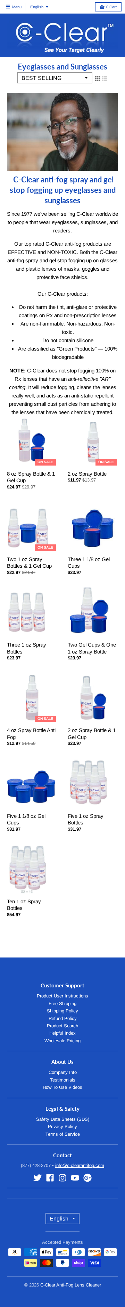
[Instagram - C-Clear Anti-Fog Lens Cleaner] (62, 1178)
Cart (111, 7)
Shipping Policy (62, 1010)
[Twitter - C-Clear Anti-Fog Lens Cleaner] (37, 1178)
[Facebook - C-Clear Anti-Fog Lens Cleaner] (50, 1178)
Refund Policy (63, 1018)
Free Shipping (62, 1003)
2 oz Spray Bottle (87, 474)
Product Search (62, 1025)
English (36, 7)
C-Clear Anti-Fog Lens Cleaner (70, 1285)
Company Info (63, 1072)
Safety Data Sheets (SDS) (62, 1119)
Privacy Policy (62, 1126)
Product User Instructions (62, 995)
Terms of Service (62, 1134)
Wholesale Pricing (62, 1040)
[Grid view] (97, 78)
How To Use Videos (62, 1087)
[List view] (104, 78)
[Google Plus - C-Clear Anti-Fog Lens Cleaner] (87, 1178)
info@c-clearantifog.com (79, 1165)
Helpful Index (62, 1033)
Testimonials (62, 1080)
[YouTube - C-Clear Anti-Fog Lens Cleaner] (75, 1178)
